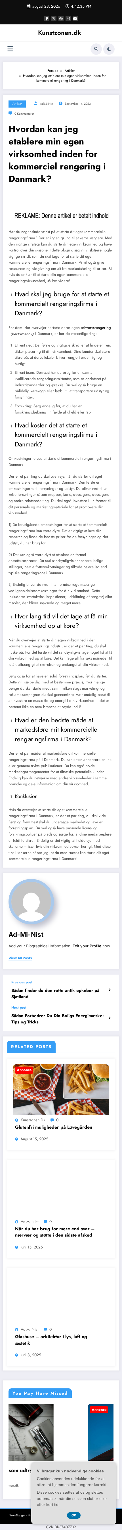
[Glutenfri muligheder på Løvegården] (61, 1096)
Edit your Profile (87, 946)
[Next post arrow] (109, 1018)
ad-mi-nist (46, 104)
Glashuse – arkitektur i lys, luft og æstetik (51, 1340)
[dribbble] (61, 18)
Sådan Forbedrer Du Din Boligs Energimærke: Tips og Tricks (57, 1019)
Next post (18, 1007)
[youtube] (75, 18)
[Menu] (10, 49)
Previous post (21, 982)
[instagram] (68, 18)
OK (73, 1515)
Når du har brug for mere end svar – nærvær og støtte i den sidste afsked (55, 1232)
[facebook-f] (46, 18)
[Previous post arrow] (109, 990)
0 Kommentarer (24, 114)
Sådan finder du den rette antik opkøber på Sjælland (55, 994)
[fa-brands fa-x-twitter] (53, 18)
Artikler (17, 104)
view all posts (20, 958)
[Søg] (96, 49)
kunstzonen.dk (33, 1120)
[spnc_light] (109, 49)
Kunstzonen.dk (59, 32)
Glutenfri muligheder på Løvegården (53, 1127)
